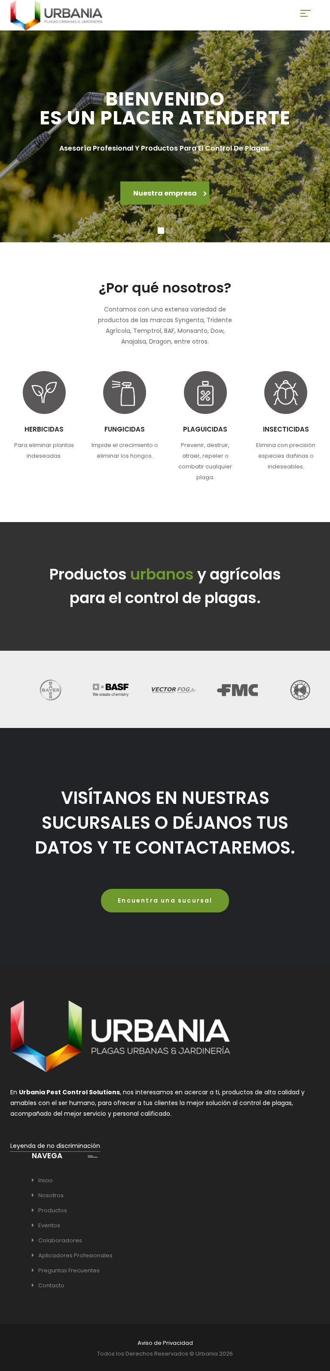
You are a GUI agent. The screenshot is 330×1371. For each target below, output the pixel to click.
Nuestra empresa (165, 193)
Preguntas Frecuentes (69, 1270)
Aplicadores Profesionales (75, 1255)
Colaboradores (60, 1240)
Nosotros (51, 1195)
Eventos (49, 1225)
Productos (52, 1210)
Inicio (45, 1180)
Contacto (51, 1285)
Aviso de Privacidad (165, 1343)
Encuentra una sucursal (165, 900)
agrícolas (245, 574)
